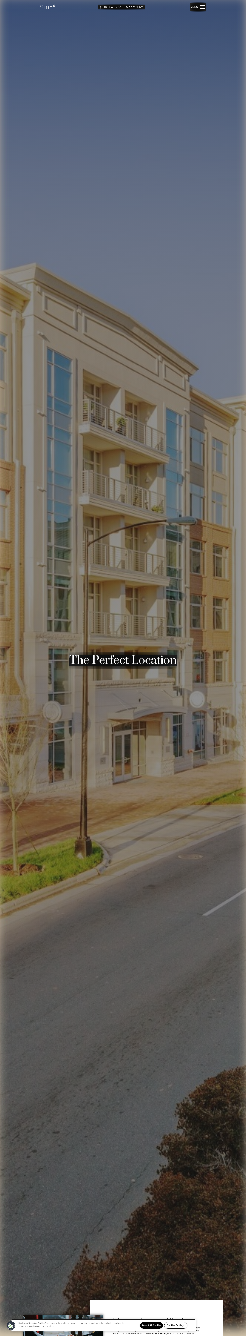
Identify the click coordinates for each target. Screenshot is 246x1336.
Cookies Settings (175, 1325)
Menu (194, 6)
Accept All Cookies (151, 1325)
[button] (11, 1325)
